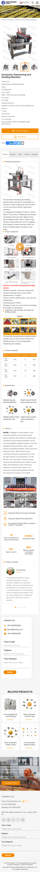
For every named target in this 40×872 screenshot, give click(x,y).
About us (27, 154)
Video (20, 154)
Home (4, 20)
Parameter (12, 154)
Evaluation (35, 154)
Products (10, 20)
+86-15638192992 (14, 625)
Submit (10, 672)
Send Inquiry (22, 137)
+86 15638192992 (10, 804)
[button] (15, 607)
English (25, 2)
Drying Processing (13, 864)
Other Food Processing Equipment (26, 20)
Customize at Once (11, 783)
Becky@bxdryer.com (15, 629)
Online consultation (22, 131)
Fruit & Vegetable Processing (26, 863)
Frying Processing (26, 864)
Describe (5, 154)
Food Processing (9, 863)
